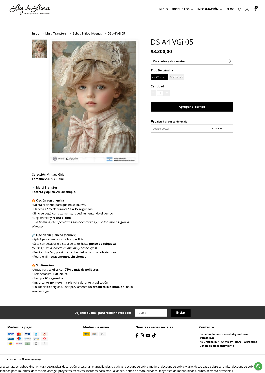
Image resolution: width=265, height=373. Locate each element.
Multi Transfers (56, 33)
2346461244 (207, 338)
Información (208, 9)
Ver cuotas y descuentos (169, 61)
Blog (230, 9)
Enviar (180, 313)
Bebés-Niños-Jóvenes (87, 33)
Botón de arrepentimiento (217, 345)
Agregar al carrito (192, 107)
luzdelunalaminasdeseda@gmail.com (224, 334)
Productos (180, 9)
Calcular (216, 128)
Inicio (163, 9)
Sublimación (176, 77)
